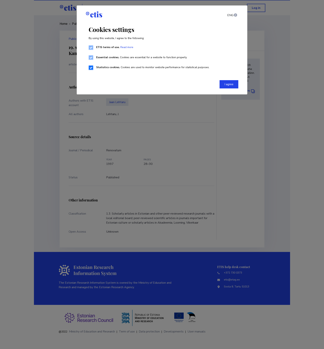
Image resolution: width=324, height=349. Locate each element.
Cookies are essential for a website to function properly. (141, 57)
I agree (228, 84)
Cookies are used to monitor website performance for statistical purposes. (152, 67)
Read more (126, 47)
